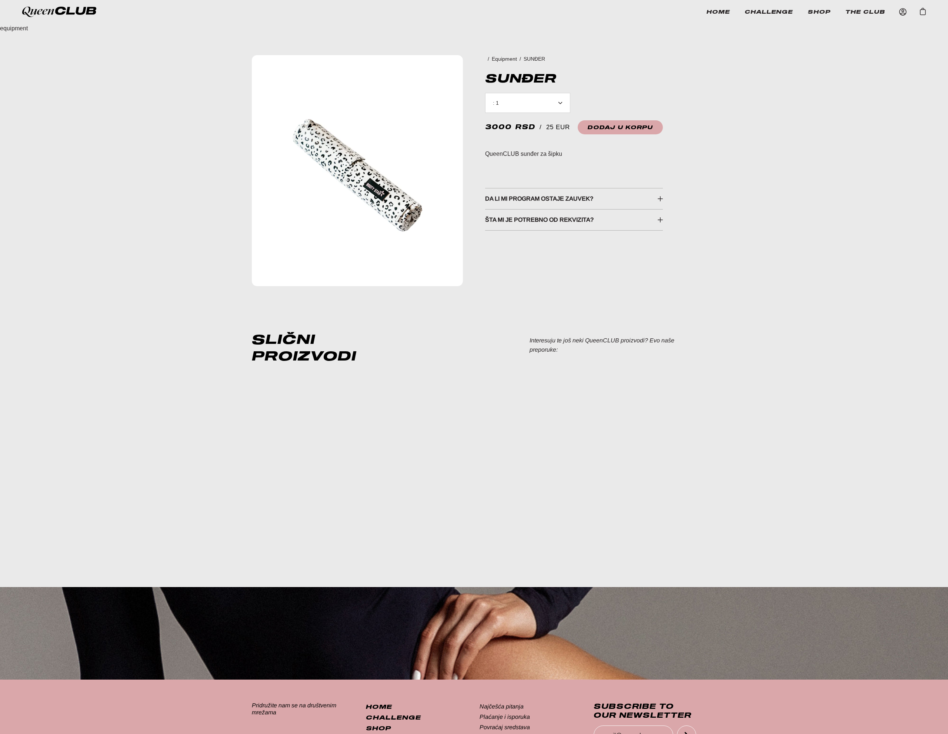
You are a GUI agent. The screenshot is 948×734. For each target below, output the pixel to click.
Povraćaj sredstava (505, 727)
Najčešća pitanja (502, 706)
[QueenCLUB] (66, 12)
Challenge (769, 12)
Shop (819, 12)
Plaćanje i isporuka (505, 717)
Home (718, 12)
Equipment (504, 59)
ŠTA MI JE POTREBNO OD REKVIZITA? (539, 220)
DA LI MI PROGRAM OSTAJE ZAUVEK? (539, 198)
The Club (865, 12)
